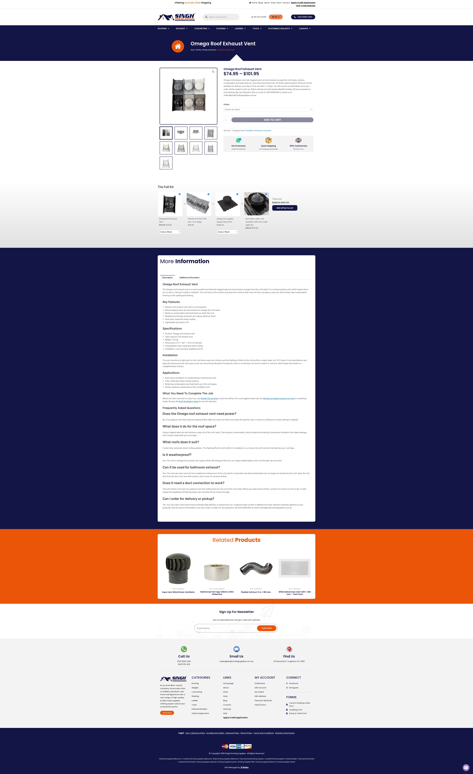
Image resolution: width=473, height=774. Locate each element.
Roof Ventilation (247, 131)
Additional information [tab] (189, 277)
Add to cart (272, 119)
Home (193, 50)
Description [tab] (167, 277)
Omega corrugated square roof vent (278, 398)
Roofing (198, 50)
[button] (164, 29)
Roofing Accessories (209, 50)
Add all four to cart (285, 208)
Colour (226, 104)
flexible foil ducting (209, 398)
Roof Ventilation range (188, 401)
